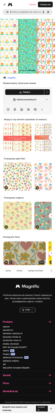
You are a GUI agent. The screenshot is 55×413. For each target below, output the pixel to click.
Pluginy (8, 354)
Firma (6, 383)
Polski (27, 310)
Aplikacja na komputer (15, 357)
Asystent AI (8, 330)
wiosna (19, 271)
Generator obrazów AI (13, 333)
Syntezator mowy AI (12, 340)
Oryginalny (19, 24)
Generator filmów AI (12, 337)
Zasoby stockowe (11, 344)
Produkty (8, 321)
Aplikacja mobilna (11, 361)
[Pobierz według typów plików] (47, 92)
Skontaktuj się (10, 391)
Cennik (32, 4)
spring (8, 271)
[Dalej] (51, 137)
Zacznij (6, 375)
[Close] (51, 408)
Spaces (6, 326)
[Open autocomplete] (6, 12)
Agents (8, 350)
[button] (27, 310)
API (4, 364)
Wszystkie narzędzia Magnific (16, 367)
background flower (35, 271)
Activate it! (41, 408)
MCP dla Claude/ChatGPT (15, 347)
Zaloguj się (45, 4)
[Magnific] (27, 287)
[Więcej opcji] (42, 109)
